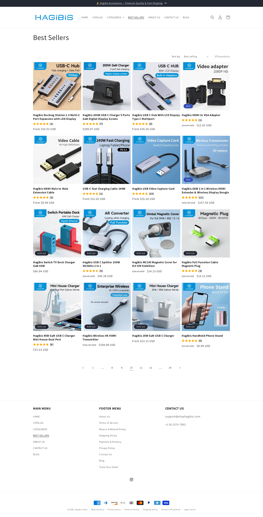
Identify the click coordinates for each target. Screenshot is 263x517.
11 (141, 367)
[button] (115, 17)
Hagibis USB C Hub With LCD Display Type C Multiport (156, 117)
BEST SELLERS (41, 435)
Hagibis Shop (81, 509)
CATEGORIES (40, 429)
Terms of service (131, 509)
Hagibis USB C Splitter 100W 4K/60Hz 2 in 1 (101, 264)
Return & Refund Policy (112, 429)
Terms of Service (108, 422)
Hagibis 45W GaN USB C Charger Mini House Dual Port (54, 337)
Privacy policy (114, 509)
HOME (36, 416)
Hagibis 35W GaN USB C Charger (153, 336)
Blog (101, 460)
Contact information (171, 509)
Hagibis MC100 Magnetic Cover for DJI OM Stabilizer (154, 264)
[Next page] (180, 368)
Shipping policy (150, 509)
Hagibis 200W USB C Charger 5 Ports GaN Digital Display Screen (106, 117)
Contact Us (105, 454)
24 (170, 367)
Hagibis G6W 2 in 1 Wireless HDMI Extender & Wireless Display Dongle (205, 190)
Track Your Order (108, 467)
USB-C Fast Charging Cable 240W (104, 189)
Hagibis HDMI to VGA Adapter (201, 115)
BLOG (36, 454)
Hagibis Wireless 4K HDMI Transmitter (99, 337)
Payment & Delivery (110, 441)
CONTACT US (40, 448)
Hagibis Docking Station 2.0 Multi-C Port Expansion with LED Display (56, 117)
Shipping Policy (108, 435)
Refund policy (97, 509)
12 (151, 367)
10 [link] (131, 367)
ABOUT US (39, 441)
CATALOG (38, 422)
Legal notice (190, 509)
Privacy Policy (107, 448)
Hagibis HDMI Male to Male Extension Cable (50, 190)
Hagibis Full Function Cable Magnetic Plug (200, 264)
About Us (104, 416)
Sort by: (176, 56)
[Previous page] (83, 368)
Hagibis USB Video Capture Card (153, 189)
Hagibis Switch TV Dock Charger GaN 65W (54, 264)
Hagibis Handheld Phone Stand (202, 336)
